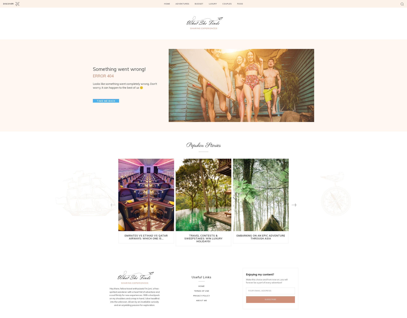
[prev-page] (113, 205)
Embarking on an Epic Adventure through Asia (261, 237)
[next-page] (294, 205)
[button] (402, 4)
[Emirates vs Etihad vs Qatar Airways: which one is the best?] (146, 195)
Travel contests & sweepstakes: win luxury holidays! (203, 238)
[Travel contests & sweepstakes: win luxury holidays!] (203, 195)
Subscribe (270, 299)
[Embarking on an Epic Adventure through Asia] (261, 195)
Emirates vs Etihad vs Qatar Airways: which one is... (146, 237)
